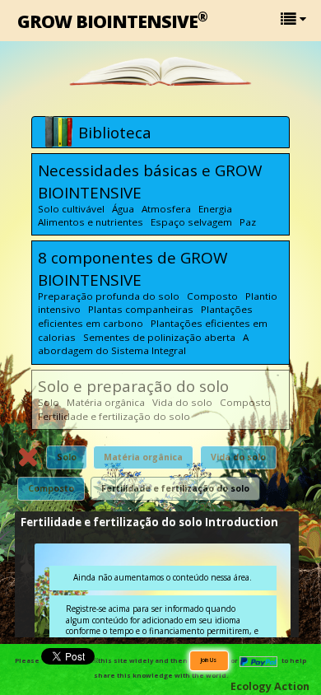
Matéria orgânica (143, 457)
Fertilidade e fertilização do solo (175, 488)
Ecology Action (269, 686)
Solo (67, 457)
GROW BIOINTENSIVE (112, 20)
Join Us (209, 659)
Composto (51, 488)
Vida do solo (238, 457)
